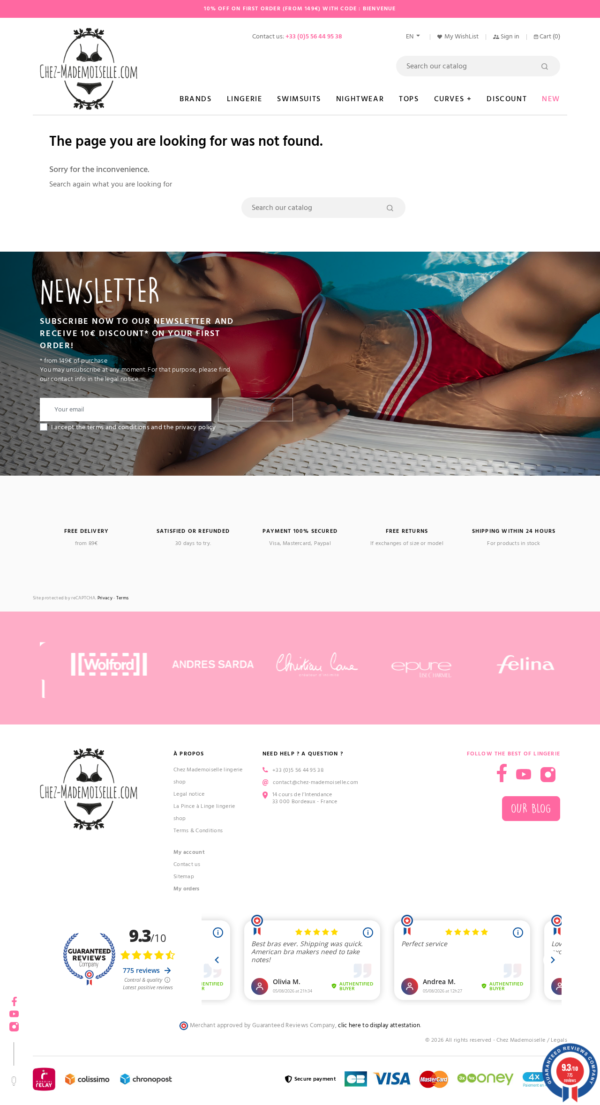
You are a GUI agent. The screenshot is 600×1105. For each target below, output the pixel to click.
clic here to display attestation (379, 1026)
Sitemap (183, 877)
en (410, 36)
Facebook (502, 773)
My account (189, 852)
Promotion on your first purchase (70, 1023)
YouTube (523, 774)
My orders (186, 889)
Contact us (186, 864)
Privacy (105, 598)
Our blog (531, 808)
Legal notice (189, 794)
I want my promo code (70, 1074)
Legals (559, 1040)
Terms (122, 598)
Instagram (547, 774)
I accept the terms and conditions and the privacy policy (133, 427)
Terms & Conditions (198, 831)
